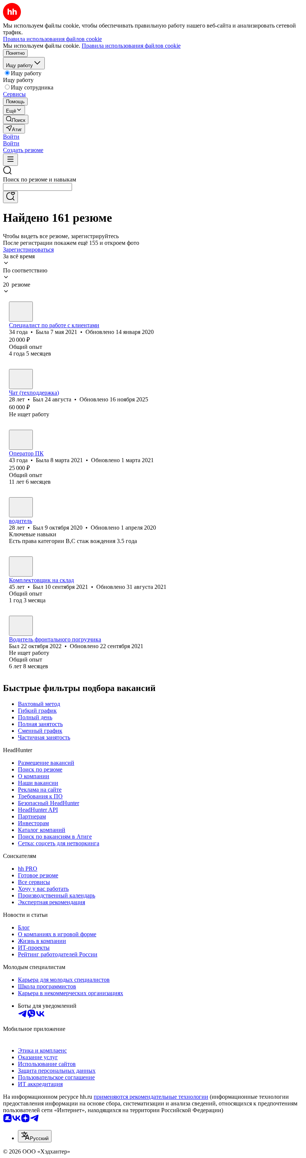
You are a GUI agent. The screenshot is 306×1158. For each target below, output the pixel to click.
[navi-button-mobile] (10, 160)
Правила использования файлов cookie (131, 45)
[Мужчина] (21, 379)
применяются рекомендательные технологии (151, 1097)
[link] (15, 119)
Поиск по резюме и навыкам (39, 179)
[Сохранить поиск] (10, 197)
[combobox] (37, 187)
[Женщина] (21, 312)
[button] (11, 136)
